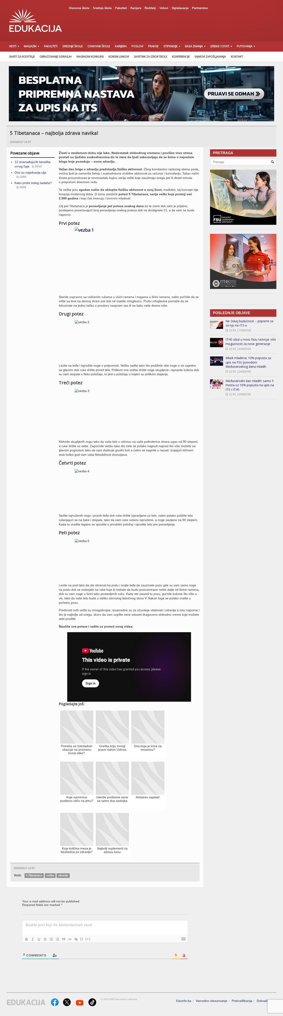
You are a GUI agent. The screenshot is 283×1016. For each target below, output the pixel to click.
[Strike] (45, 939)
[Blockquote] (64, 939)
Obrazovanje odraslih (56, 56)
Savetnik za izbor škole (150, 56)
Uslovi (164, 8)
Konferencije (181, 56)
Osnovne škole (79, 8)
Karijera (135, 8)
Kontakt (237, 56)
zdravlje (63, 875)
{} (81, 939)
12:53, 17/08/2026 (238, 330)
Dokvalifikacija (266, 1001)
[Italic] (33, 939)
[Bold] (26, 939)
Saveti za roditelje (22, 56)
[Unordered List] (57, 939)
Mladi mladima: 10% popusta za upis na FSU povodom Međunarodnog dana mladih (248, 362)
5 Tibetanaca (34, 875)
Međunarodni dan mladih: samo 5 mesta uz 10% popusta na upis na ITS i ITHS (250, 385)
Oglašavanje (180, 8)
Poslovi (137, 46)
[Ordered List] (51, 939)
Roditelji (150, 8)
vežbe (50, 875)
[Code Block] (70, 939)
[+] (88, 939)
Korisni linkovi (119, 56)
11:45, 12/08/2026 (238, 394)
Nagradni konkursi (90, 56)
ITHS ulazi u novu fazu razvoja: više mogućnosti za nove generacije (251, 341)
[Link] (76, 939)
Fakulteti (121, 8)
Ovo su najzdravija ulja (30, 172)
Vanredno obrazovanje (211, 1001)
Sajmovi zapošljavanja (210, 56)
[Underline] (39, 939)
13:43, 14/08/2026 (238, 349)
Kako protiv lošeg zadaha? (33, 183)
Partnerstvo (200, 8)
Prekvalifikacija (242, 1001)
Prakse (153, 46)
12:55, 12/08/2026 (238, 371)
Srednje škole (102, 8)
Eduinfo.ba (183, 1001)
